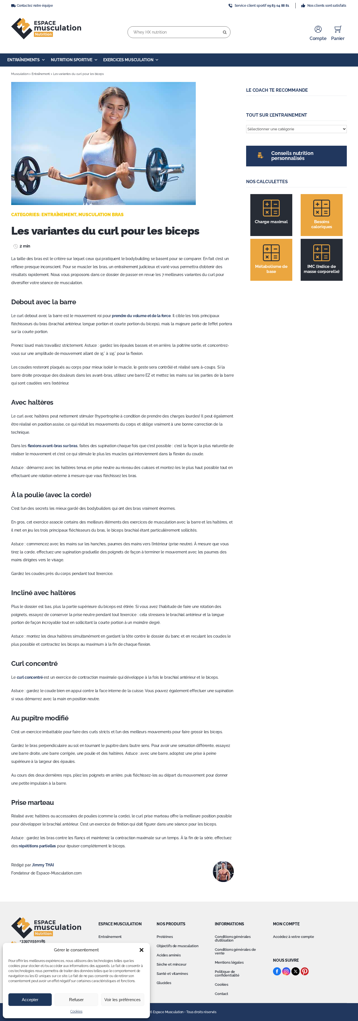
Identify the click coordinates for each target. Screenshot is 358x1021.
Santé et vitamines (172, 974)
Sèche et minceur (172, 964)
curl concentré (30, 677)
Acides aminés (169, 955)
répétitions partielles (37, 846)
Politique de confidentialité (227, 973)
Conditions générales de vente (235, 951)
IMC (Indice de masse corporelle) (322, 269)
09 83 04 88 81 (278, 6)
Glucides (164, 983)
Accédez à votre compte (293, 937)
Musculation (19, 74)
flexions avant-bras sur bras (52, 446)
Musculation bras (101, 214)
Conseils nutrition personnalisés (292, 155)
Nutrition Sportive (71, 60)
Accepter (30, 999)
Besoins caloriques (321, 224)
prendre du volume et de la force (141, 315)
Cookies (76, 1011)
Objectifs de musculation (178, 946)
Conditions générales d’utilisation (233, 938)
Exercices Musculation (128, 60)
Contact (221, 994)
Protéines (165, 937)
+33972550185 (32, 941)
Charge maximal (271, 221)
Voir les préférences (122, 999)
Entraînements (23, 60)
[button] (141, 950)
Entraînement (41, 74)
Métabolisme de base (271, 269)
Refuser (76, 999)
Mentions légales (229, 962)
